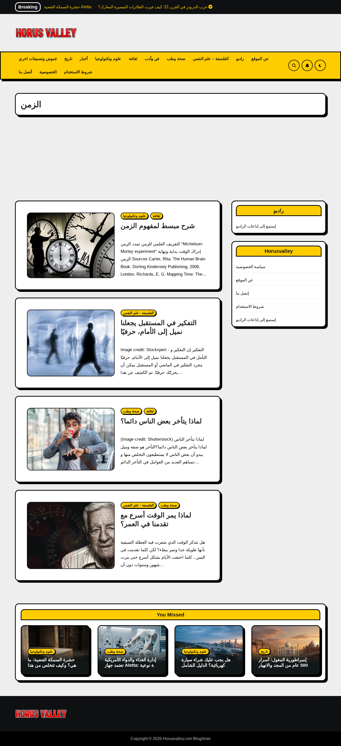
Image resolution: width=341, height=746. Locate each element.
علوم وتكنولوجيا (108, 59)
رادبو (240, 59)
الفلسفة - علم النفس (138, 313)
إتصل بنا (242, 293)
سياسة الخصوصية (250, 267)
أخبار (84, 59)
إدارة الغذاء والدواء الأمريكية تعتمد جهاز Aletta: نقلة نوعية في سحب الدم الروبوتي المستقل (132, 667)
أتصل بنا (25, 72)
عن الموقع (260, 59)
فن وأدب (152, 59)
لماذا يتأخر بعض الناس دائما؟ (161, 421)
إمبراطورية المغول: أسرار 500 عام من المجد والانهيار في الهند (283, 665)
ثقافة (133, 59)
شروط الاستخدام (78, 72)
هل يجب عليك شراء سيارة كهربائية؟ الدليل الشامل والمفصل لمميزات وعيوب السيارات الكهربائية (206, 667)
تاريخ (68, 59)
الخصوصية (48, 72)
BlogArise (202, 738)
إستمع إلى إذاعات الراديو (256, 226)
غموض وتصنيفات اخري (38, 59)
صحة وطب (176, 59)
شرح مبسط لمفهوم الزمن (158, 226)
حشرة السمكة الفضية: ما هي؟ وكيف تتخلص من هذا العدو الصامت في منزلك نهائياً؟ (52, 667)
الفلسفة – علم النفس (211, 59)
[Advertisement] (170, 158)
